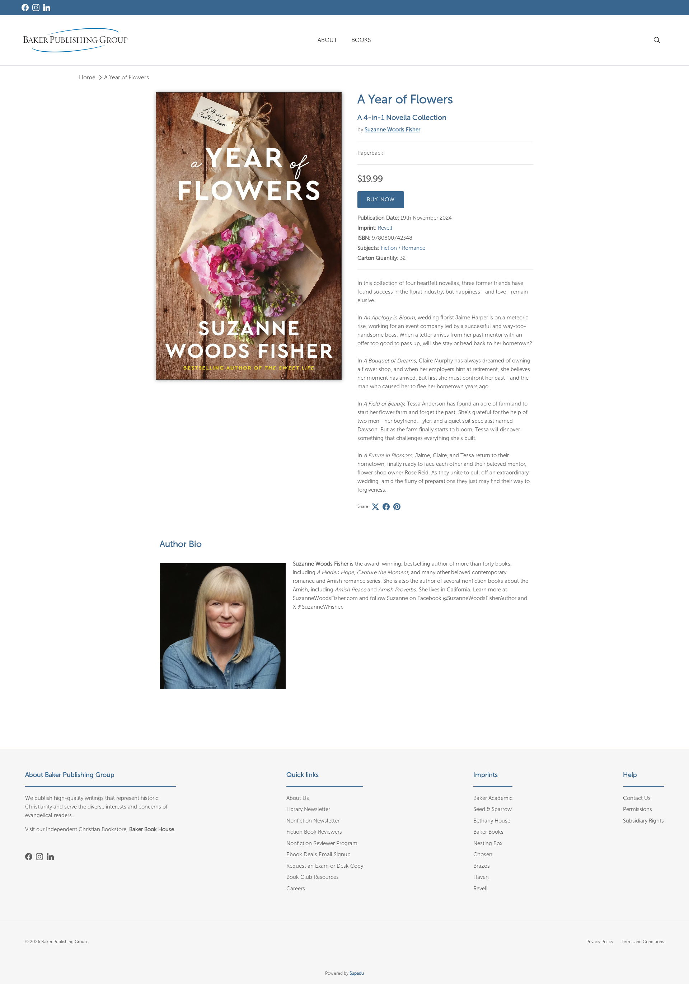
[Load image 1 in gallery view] (249, 236)
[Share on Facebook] (386, 506)
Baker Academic (492, 798)
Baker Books (488, 832)
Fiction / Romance (403, 248)
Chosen (482, 854)
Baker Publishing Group (64, 941)
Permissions (637, 809)
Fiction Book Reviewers (314, 832)
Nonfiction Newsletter (312, 820)
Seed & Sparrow (492, 809)
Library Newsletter (308, 809)
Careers (295, 888)
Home (87, 77)
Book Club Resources (312, 877)
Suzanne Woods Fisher (392, 129)
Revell (385, 228)
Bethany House (491, 820)
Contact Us (637, 798)
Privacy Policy (599, 941)
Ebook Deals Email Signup (318, 854)
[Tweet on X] (375, 506)
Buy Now (381, 199)
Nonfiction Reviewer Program (321, 843)
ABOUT (327, 40)
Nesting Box (487, 843)
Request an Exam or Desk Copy (324, 866)
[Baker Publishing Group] (75, 40)
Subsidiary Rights (643, 820)
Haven (481, 877)
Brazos (481, 866)
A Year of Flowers (126, 77)
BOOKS (361, 40)
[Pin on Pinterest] (396, 506)
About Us (297, 798)
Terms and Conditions (643, 941)
